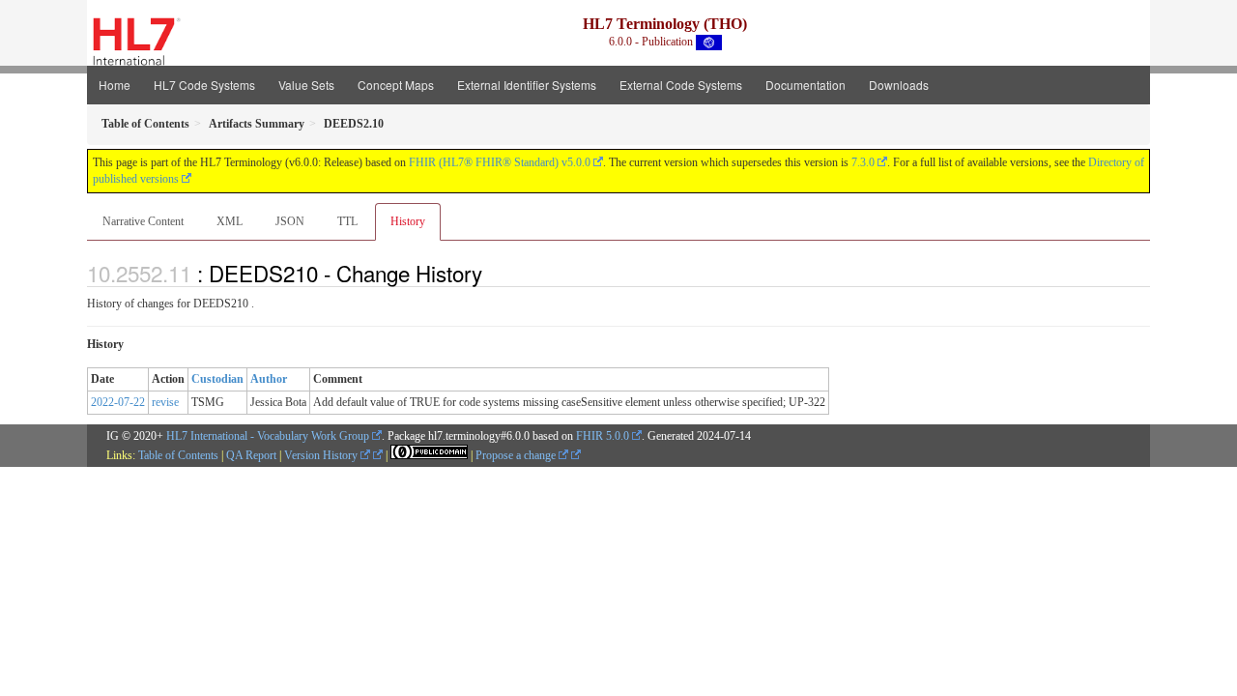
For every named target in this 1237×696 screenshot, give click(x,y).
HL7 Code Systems (204, 84)
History (407, 221)
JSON (289, 221)
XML (229, 221)
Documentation (805, 84)
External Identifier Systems (526, 84)
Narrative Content (143, 221)
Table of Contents (178, 455)
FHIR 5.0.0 (602, 436)
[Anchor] (492, 272)
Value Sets (306, 84)
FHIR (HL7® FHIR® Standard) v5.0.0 (499, 162)
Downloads (899, 84)
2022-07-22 (118, 402)
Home (114, 84)
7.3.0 (863, 162)
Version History (322, 455)
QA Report (251, 455)
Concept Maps (396, 84)
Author (268, 379)
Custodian (217, 379)
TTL (347, 221)
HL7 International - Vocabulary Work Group (267, 436)
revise (165, 402)
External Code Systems (680, 84)
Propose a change (517, 455)
